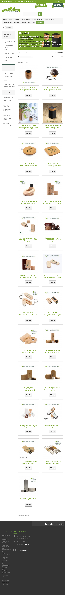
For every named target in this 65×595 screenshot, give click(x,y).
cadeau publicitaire (8, 97)
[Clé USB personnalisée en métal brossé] (28, 485)
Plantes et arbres (49, 19)
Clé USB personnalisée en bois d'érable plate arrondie (52, 277)
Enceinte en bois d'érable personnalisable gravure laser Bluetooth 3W (28, 127)
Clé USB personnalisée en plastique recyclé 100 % (28, 462)
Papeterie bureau (7, 22)
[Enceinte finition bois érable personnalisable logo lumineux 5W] (52, 113)
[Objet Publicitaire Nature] (11, 9)
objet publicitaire (7, 126)
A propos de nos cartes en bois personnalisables (8, 75)
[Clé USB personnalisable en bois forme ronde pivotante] (28, 189)
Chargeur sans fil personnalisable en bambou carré (52, 165)
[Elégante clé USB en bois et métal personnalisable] (52, 449)
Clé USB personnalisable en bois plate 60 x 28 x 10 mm (28, 277)
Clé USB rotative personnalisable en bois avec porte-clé (28, 314)
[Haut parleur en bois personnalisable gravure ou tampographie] (28, 75)
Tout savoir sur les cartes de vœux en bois (6, 580)
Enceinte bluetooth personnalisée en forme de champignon (52, 89)
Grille (59, 58)
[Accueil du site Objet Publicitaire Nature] (3, 27)
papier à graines (7, 100)
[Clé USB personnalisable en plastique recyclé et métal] (52, 412)
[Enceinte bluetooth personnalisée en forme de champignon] (52, 75)
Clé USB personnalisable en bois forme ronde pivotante (28, 202)
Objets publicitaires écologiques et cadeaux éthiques (9, 53)
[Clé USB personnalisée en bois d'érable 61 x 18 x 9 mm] (52, 189)
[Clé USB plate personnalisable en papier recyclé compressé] (28, 374)
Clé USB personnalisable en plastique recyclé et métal (52, 426)
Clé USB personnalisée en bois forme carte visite (28, 351)
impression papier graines (7, 119)
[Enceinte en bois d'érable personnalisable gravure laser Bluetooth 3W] (28, 113)
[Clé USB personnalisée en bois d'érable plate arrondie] (52, 263)
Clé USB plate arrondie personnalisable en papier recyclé (52, 388)
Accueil (5, 19)
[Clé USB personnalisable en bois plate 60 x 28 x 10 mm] (28, 263)
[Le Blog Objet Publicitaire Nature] (41, 5)
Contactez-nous (58, 1)
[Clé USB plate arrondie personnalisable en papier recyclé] (52, 374)
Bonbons (16, 22)
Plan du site (5, 584)
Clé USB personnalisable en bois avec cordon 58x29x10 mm (52, 239)
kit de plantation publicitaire (7, 110)
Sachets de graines (14, 19)
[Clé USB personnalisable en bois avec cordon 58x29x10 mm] (52, 225)
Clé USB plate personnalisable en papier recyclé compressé (28, 388)
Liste (62, 58)
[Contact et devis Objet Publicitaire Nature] (58, 5)
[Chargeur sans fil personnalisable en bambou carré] (52, 151)
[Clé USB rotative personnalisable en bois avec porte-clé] (28, 300)
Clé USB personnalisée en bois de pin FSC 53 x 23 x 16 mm (28, 239)
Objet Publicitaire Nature (7, 35)
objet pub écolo (7, 102)
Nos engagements (9, 45)
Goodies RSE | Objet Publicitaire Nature (8, 59)
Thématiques (31, 22)
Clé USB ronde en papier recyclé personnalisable (52, 351)
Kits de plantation (37, 19)
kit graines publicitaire (6, 106)
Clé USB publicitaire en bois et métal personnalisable (28, 426)
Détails (21, 48)
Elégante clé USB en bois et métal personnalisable (52, 462)
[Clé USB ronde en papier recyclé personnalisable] (52, 338)
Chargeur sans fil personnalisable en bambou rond (28, 165)
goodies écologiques (8, 113)
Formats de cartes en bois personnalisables (6, 553)
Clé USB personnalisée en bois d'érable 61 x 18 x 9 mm (52, 202)
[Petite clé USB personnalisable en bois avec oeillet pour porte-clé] (52, 300)
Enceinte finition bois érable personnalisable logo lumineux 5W (52, 127)
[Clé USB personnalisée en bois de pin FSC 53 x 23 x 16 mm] (28, 225)
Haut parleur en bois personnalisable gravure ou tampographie (28, 89)
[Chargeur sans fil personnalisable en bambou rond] (28, 151)
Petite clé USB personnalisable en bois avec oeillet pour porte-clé (52, 314)
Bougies (24, 22)
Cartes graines (26, 19)
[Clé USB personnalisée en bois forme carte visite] (28, 338)
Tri (18, 57)
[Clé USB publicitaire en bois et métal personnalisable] (28, 412)
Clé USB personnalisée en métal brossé (28, 499)
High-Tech (40, 22)
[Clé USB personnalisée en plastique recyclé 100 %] (28, 449)
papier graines (6, 115)
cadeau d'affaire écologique (7, 122)
